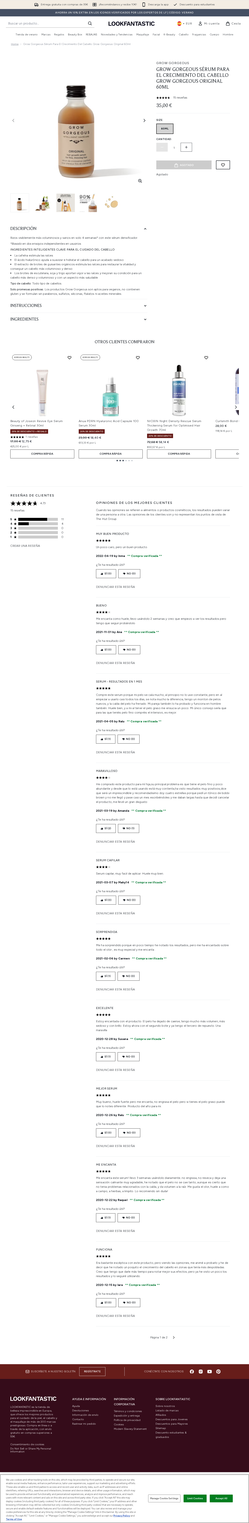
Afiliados (161, 1415)
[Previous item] (13, 407)
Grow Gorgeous (172, 63)
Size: (159, 120)
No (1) (130, 828)
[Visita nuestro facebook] (191, 1371)
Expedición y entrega (127, 1415)
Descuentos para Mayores (172, 1423)
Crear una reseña (25, 546)
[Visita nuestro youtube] (209, 1371)
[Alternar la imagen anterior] (13, 120)
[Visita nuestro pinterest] (218, 1371)
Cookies (119, 1424)
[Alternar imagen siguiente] (144, 120)
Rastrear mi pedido (84, 1423)
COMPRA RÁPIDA (42, 453)
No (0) (131, 573)
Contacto (78, 1419)
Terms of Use (14, 1519)
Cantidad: (164, 139)
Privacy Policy (121, 1515)
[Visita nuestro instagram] (200, 1371)
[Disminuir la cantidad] (162, 147)
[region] (124, 1498)
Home (15, 44)
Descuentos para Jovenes (172, 1419)
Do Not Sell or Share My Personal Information (30, 1450)
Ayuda (76, 1406)
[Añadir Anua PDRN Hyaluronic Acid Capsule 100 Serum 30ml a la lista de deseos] (137, 357)
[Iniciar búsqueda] (90, 23)
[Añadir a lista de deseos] (223, 164)
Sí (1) (108, 739)
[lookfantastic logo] (132, 23)
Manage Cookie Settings (164, 1498)
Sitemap (161, 1428)
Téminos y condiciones (128, 1411)
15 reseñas (180, 97)
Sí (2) (108, 828)
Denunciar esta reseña (115, 587)
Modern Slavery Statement (130, 1429)
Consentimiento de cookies (27, 1444)
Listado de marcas (167, 1410)
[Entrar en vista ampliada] (140, 180)
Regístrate (92, 1371)
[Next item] (236, 407)
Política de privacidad (127, 1420)
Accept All (221, 1498)
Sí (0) (108, 573)
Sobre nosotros (165, 1406)
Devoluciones (80, 1410)
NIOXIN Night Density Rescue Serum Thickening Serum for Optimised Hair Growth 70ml (174, 425)
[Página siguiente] (174, 1337)
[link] (209, 23)
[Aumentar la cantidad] (186, 147)
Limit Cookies (195, 1498)
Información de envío (85, 1415)
